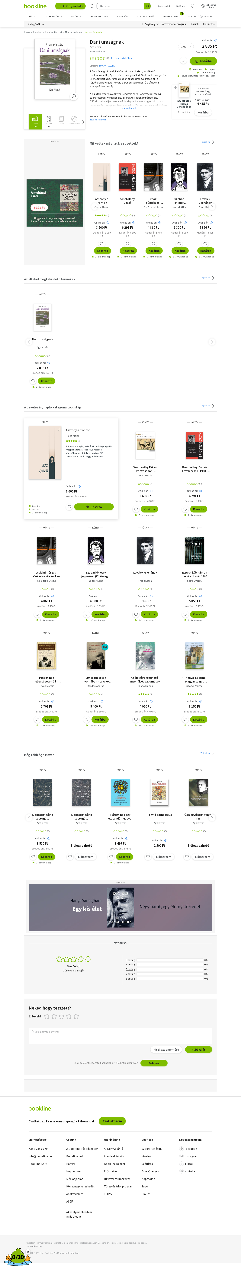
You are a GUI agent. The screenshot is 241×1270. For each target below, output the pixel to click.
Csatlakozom (112, 1121)
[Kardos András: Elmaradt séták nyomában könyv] (96, 655)
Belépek (180, 6)
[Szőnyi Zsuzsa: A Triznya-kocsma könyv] (194, 655)
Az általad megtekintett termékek (49, 279)
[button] (83, 121)
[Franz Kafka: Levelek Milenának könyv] (205, 177)
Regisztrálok (164, 6)
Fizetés (146, 1156)
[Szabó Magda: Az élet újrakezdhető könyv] (145, 655)
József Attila (179, 207)
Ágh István (42, 347)
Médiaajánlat (74, 1179)
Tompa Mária (145, 475)
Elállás (146, 1194)
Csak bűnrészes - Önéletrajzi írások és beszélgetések (153, 201)
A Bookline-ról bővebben (82, 1149)
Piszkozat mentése (166, 1049)
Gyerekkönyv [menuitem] (54, 16)
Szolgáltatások (152, 1149)
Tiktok (189, 1164)
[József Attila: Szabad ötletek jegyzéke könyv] (179, 177)
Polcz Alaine (101, 207)
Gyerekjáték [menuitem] (173, 15)
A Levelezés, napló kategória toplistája (53, 407)
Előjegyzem (85, 857)
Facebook (191, 1149)
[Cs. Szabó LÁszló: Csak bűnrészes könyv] (153, 177)
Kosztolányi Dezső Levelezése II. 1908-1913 (127, 201)
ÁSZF (69, 1201)
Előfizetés (209, 24)
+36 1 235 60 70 (38, 1149)
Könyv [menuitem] (32, 16)
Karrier (70, 1164)
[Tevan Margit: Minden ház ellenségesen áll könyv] (46, 655)
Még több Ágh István (39, 755)
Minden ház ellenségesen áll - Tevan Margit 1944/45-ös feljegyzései (46, 679)
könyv (101, 154)
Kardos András (96, 686)
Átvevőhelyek (150, 1171)
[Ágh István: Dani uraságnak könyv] (54, 69)
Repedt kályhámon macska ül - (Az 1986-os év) (194, 574)
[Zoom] (74, 96)
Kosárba (206, 61)
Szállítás (147, 1164)
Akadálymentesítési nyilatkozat (79, 1214)
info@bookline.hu (40, 1156)
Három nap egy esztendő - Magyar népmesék (120, 816)
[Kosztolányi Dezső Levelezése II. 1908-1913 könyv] (127, 177)
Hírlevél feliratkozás (117, 1179)
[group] (35, 121)
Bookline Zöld (75, 1156)
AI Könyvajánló (73, 6)
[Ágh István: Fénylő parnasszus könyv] (159, 792)
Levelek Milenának (205, 201)
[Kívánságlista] (192, 6)
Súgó (145, 1186)
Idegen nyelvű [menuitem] (145, 16)
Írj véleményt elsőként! (122, 58)
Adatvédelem (74, 1194)
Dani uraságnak (42, 339)
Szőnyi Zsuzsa (194, 686)
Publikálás (198, 1049)
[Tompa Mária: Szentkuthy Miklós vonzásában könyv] (145, 445)
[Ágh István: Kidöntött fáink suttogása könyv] (42, 792)
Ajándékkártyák (114, 1156)
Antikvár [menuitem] (122, 16)
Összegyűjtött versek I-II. (198, 816)
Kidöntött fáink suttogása (42, 816)
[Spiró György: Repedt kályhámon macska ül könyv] (194, 550)
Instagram (191, 1156)
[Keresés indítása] (147, 6)
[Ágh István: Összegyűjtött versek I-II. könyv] (198, 792)
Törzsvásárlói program (174, 24)
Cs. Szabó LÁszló (153, 207)
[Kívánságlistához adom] (183, 60)
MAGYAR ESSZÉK (107, 65)
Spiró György (194, 580)
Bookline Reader (114, 1164)
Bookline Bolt (38, 1164)
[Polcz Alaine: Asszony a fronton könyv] (101, 177)
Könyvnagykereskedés (80, 1186)
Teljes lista (206, 141)
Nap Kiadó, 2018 (97, 51)
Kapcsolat (148, 1179)
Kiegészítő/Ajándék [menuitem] (200, 16)
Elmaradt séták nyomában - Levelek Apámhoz (96, 679)
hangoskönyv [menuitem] (99, 16)
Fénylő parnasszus (159, 815)
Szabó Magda (145, 686)
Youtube (190, 1171)
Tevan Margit (46, 686)
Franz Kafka (205, 207)
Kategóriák (34, 24)
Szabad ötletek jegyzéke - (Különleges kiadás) (179, 201)
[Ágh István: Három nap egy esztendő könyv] (120, 792)
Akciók (195, 24)
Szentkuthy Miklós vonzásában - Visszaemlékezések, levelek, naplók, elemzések (145, 469)
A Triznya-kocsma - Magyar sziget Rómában (194, 679)
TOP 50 (108, 1194)
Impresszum (74, 1171)
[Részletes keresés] (92, 6)
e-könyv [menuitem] (76, 16)
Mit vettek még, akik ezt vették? (114, 143)
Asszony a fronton (101, 201)
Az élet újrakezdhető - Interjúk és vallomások (145, 679)
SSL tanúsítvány (34, 1246)
